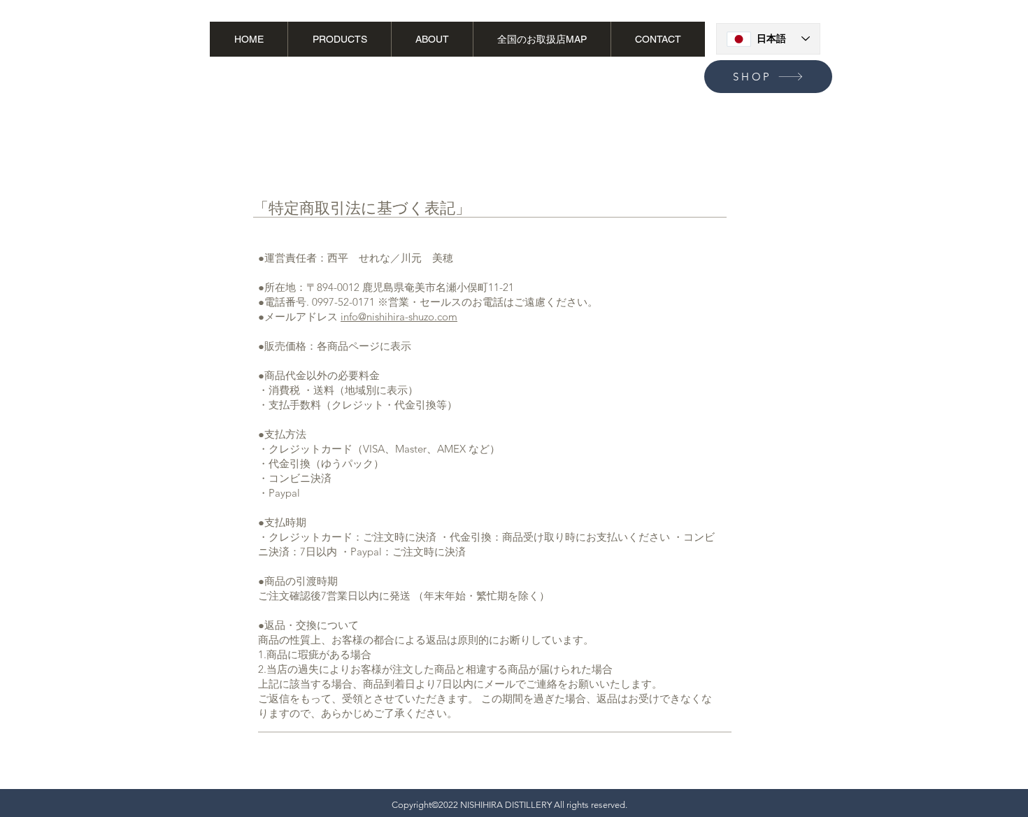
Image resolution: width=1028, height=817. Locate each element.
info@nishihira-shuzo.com (399, 316)
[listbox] (956, 49)
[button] (942, 47)
